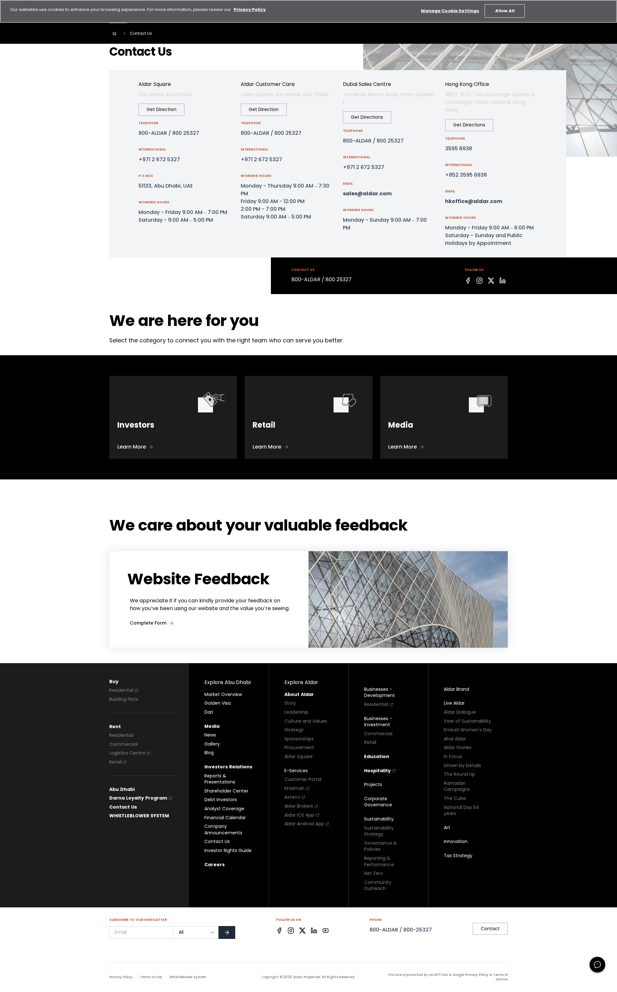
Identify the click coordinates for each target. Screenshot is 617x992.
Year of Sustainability (467, 721)
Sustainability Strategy (379, 831)
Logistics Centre (127, 753)
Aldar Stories (457, 748)
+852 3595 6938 (466, 175)
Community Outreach (377, 885)
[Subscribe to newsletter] (227, 932)
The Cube (455, 798)
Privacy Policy (120, 977)
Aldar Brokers (298, 806)
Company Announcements (223, 829)
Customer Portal (302, 779)
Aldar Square (298, 757)
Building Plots (123, 699)
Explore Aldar (301, 682)
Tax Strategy (458, 856)
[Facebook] (468, 280)
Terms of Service (500, 977)
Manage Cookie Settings (450, 11)
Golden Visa (217, 703)
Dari (208, 712)
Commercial (123, 744)
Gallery (212, 744)
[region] (308, 11)
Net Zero (373, 873)
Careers (214, 865)
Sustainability (379, 819)
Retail (115, 762)
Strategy (294, 730)
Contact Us (123, 807)
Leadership (296, 712)
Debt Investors (220, 800)
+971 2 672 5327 (159, 159)
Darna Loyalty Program (138, 798)
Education (376, 757)
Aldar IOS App (299, 815)
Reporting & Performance (379, 861)
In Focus (453, 757)
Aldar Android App (304, 824)
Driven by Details (462, 766)
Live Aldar (454, 703)
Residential (121, 690)
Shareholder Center (226, 791)
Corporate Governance (378, 802)
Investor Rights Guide (228, 851)
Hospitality (377, 771)
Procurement (299, 748)
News (210, 735)
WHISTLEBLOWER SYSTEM (139, 816)
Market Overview (223, 694)
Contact (490, 928)
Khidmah (294, 788)
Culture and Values (305, 721)
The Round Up (459, 774)
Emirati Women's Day (468, 730)
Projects (373, 785)
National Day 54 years (461, 810)
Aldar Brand (456, 689)
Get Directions (367, 117)
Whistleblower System (187, 977)
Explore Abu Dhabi (227, 682)
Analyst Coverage (224, 809)
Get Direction (161, 109)
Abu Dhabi (122, 789)
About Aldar (299, 694)
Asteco (292, 797)
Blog (209, 753)
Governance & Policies (380, 846)
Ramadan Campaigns (457, 786)
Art (447, 828)
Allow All (504, 11)
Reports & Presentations (219, 779)
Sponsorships (299, 739)
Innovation (456, 842)
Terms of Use (151, 977)
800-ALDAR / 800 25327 (169, 133)
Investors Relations (228, 767)
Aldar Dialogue (460, 712)
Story (290, 703)
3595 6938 (458, 148)
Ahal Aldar (455, 739)
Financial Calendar (225, 818)
